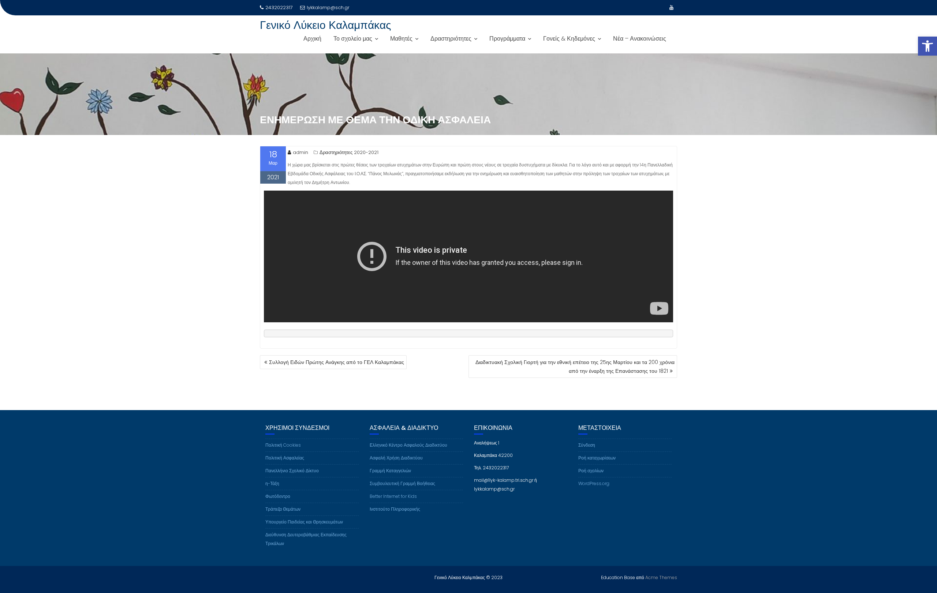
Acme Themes (661, 577)
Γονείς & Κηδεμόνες (569, 38)
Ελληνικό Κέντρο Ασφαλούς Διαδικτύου (408, 445)
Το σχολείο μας (352, 38)
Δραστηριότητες (450, 38)
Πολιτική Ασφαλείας (284, 458)
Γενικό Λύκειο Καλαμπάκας (325, 25)
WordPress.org (593, 483)
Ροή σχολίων (591, 471)
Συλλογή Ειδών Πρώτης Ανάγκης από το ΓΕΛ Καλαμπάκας (336, 362)
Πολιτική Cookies (283, 445)
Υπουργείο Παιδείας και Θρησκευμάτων (304, 522)
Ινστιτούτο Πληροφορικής (395, 509)
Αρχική (312, 38)
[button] (927, 46)
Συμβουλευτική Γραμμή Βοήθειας (402, 483)
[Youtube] (671, 8)
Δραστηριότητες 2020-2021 (349, 152)
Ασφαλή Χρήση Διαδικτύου (396, 458)
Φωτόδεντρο (277, 496)
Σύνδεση (586, 445)
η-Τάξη (272, 483)
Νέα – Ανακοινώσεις (639, 38)
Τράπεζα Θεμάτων (282, 509)
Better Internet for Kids (393, 496)
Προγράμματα (507, 38)
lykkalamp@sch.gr (328, 7)
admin (300, 152)
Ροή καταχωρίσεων (597, 458)
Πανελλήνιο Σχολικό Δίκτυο (292, 471)
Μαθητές (401, 38)
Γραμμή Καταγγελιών (390, 471)
